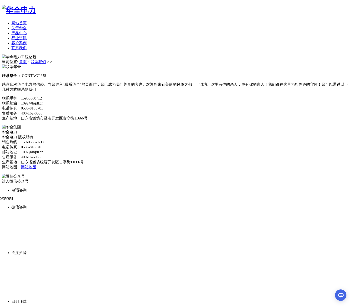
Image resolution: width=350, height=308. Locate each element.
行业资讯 (19, 38)
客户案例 (19, 43)
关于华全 (19, 28)
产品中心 (19, 33)
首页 (23, 62)
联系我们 (19, 48)
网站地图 (28, 167)
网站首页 (19, 23)
